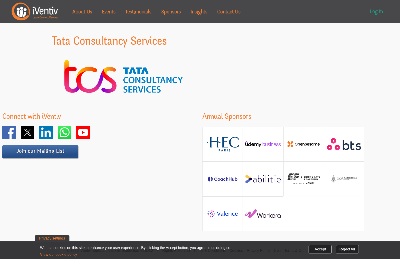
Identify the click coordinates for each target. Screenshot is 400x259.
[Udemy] (263, 146)
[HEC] (222, 151)
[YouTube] (89, 132)
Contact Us (229, 12)
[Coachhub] (222, 181)
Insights (199, 12)
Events (109, 12)
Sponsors (171, 12)
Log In (376, 12)
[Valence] (222, 217)
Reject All (347, 249)
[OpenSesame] (303, 146)
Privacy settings (52, 238)
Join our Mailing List (40, 151)
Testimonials (138, 12)
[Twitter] (34, 132)
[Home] (35, 11)
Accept (320, 249)
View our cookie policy (58, 254)
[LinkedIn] (52, 132)
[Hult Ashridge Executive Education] (344, 184)
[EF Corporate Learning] (303, 183)
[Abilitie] (263, 181)
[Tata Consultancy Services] (123, 102)
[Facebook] (15, 132)
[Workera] (263, 215)
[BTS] (344, 148)
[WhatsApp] (71, 132)
